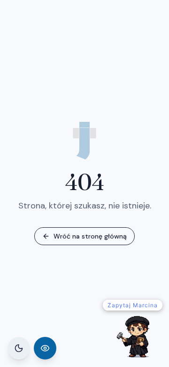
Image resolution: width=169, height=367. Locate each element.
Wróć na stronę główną (90, 236)
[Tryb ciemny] (19, 348)
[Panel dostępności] (45, 348)
